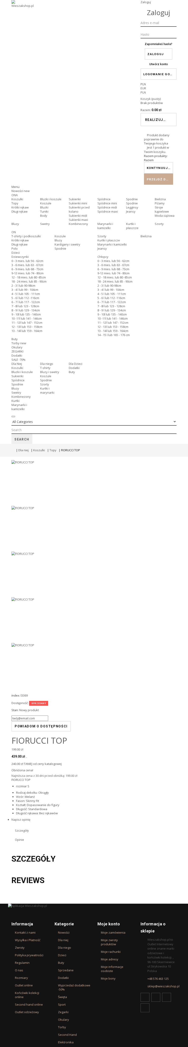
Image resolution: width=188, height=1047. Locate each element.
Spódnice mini (107, 203)
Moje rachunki (111, 952)
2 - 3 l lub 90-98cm (23, 285)
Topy (14, 203)
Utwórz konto (158, 64)
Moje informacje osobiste (112, 969)
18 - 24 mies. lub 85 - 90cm (29, 281)
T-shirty (45, 368)
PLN (143, 92)
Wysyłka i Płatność (27, 940)
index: (15, 695)
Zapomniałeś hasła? (158, 44)
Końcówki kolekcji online (27, 995)
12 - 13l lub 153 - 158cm (26, 327)
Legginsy (132, 207)
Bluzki (44, 207)
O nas (19, 970)
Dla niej (23, 450)
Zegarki (63, 1012)
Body (43, 216)
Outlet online (24, 985)
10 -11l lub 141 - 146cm (26, 318)
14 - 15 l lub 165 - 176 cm (113, 335)
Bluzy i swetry (49, 372)
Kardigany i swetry (67, 244)
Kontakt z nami (25, 932)
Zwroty (20, 948)
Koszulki (17, 199)
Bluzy (15, 224)
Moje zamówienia (113, 932)
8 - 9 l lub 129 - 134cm (25, 310)
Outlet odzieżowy (27, 1012)
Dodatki (16, 355)
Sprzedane (66, 970)
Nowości (20, 191)
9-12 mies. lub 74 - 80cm (27, 273)
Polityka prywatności (29, 955)
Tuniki (44, 211)
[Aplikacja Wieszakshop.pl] (94, 906)
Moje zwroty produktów (109, 942)
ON (13, 232)
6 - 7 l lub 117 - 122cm (25, 302)
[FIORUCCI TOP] (94, 483)
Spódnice (104, 199)
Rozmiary (21, 978)
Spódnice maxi (107, 211)
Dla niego (46, 364)
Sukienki (75, 199)
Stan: (15, 710)
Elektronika (66, 1042)
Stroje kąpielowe (162, 209)
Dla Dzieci (75, 364)
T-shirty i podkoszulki (26, 236)
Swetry (45, 224)
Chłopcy (102, 257)
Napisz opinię (20, 819)
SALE (18, 360)
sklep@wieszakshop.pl (163, 986)
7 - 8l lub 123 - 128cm (25, 306)
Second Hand (67, 1035)
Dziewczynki (20, 257)
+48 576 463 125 (158, 979)
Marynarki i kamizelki (105, 226)
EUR (143, 88)
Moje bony (108, 978)
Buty (14, 339)
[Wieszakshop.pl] (22, 10)
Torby (18, 343)
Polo (14, 248)
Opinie (19, 840)
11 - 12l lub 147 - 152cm (26, 323)
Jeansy (130, 211)
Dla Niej (16, 364)
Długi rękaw (19, 211)
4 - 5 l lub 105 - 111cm (25, 294)
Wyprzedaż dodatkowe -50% (74, 987)
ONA (14, 195)
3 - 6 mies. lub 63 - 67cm (27, 265)
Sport (62, 1004)
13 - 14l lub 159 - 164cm (26, 331)
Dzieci (15, 253)
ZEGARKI (17, 351)
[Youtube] (166, 997)
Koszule (45, 203)
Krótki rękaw (20, 207)
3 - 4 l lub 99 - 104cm (24, 290)
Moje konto (108, 923)
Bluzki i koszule (50, 199)
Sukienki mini (78, 203)
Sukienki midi (78, 216)
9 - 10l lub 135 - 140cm (26, 314)
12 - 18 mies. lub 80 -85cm (28, 277)
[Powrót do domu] (12, 450)
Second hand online (29, 1004)
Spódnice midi (107, 207)
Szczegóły (22, 830)
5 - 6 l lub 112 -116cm (25, 298)
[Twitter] (155, 997)
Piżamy (160, 203)
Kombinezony (78, 224)
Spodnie (132, 199)
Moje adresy (109, 959)
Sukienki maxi (78, 220)
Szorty (159, 224)
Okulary (16, 347)
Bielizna (160, 199)
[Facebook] (145, 997)
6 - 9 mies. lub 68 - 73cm (27, 269)
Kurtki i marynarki (47, 390)
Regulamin (22, 963)
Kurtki (15, 401)
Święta (62, 997)
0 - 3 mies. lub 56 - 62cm (27, 261)
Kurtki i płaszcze (132, 226)
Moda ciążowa (164, 216)
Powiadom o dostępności (41, 726)
